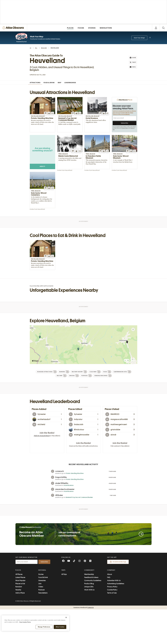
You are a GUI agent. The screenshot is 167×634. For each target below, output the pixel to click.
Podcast (41, 590)
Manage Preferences (44, 627)
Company (111, 570)
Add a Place (20, 593)
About (109, 574)
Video (40, 586)
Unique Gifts (88, 586)
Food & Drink (43, 577)
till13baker (59, 495)
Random (18, 586)
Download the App (119, 562)
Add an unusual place (42, 436)
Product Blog (89, 583)
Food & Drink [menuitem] (49, 82)
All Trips (64, 574)
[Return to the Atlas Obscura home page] (13, 27)
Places (18, 570)
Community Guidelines (92, 580)
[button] (45, 113)
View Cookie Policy (25, 622)
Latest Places (20, 577)
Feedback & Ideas (91, 577)
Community (89, 570)
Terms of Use (112, 593)
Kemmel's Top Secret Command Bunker (79, 497)
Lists (39, 583)
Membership (89, 574)
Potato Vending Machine (75, 473)
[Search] (163, 27)
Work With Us (89, 590)
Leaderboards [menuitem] (70, 82)
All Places (19, 574)
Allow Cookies (60, 627)
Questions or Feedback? (83, 607)
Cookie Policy (112, 590)
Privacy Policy (125, 128)
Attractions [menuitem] (35, 82)
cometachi (59, 471)
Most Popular (20, 580)
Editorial (42, 570)
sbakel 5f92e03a (61, 483)
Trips (63, 570)
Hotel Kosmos (69, 485)
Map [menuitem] (59, 82)
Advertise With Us (114, 580)
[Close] (66, 617)
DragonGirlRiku (61, 477)
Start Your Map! (139, 38)
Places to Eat (20, 583)
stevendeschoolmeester (65, 489)
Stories (40, 574)
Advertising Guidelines (115, 583)
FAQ (108, 577)
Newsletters (42, 593)
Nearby (18, 590)
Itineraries (42, 580)
